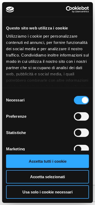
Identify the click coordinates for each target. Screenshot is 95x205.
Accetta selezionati (47, 177)
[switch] (81, 116)
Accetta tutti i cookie (47, 161)
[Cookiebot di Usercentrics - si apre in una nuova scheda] (67, 9)
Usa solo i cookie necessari (47, 192)
